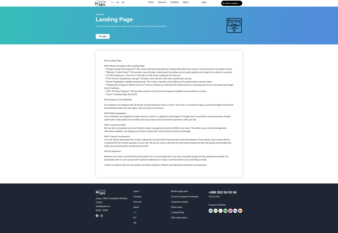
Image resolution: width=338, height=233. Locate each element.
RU (117, 2)
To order (103, 36)
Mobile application (179, 191)
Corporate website (179, 202)
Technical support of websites (185, 196)
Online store (176, 207)
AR (123, 2)
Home (136, 191)
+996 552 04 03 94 (222, 192)
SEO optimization (179, 218)
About (136, 207)
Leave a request (231, 3)
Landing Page (177, 212)
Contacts (137, 196)
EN (112, 2)
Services (100, 14)
